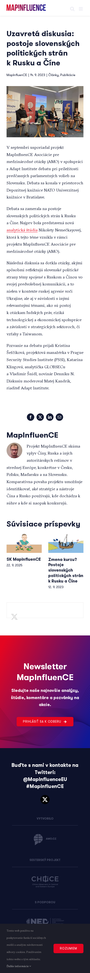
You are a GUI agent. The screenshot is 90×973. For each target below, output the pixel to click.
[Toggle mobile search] (72, 9)
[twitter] (45, 799)
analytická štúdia (22, 230)
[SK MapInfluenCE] (24, 543)
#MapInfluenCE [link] (45, 786)
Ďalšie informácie (18, 966)
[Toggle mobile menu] (81, 9)
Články (53, 75)
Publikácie (67, 75)
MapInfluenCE (17, 75)
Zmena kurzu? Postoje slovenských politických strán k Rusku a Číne (65, 570)
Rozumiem (68, 948)
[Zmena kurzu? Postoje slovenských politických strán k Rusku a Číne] (65, 543)
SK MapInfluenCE (24, 559)
